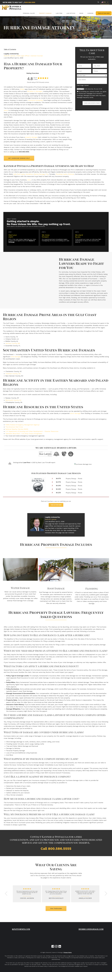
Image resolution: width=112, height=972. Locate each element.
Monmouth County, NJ (13, 400)
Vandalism (29, 174)
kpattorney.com (21, 929)
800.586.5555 (30, 2)
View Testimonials (56, 908)
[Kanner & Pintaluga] (11, 7)
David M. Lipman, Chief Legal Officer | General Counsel (23, 56)
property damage (31, 137)
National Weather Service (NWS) (16, 429)
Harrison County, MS (12, 343)
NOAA (22, 89)
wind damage (15, 356)
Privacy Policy (68, 952)
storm (6, 110)
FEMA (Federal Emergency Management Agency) (22, 425)
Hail (14, 174)
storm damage (75, 413)
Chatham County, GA (12, 373)
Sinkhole (71, 174)
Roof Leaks (21, 174)
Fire (47, 174)
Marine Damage (39, 174)
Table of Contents (10, 49)
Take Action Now (56, 505)
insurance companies (35, 100)
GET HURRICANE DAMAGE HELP (19, 158)
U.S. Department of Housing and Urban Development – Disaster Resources (31, 431)
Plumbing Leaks (61, 174)
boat (29, 180)
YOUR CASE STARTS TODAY (92, 103)
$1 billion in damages (34, 91)
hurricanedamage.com (91, 929)
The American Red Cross (14, 427)
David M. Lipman (50, 519)
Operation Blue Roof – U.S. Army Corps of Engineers (23, 433)
